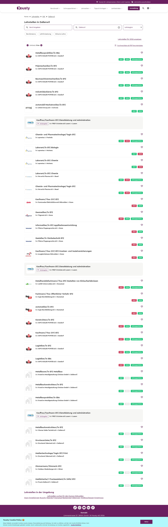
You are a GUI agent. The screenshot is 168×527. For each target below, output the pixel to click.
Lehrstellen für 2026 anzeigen (129, 39)
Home (26, 16)
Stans (26, 498)
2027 (121, 59)
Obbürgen (76, 498)
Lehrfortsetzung (45, 34)
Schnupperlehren (70, 8)
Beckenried (67, 498)
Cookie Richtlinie (76, 525)
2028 (127, 59)
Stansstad (58, 498)
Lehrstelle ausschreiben (142, 2)
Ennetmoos (98, 498)
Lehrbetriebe (116, 8)
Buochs (43, 498)
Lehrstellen (85, 8)
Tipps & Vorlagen (100, 8)
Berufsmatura (31, 34)
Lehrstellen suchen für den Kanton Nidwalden (65, 496)
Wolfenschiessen (87, 498)
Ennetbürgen (34, 498)
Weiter (146, 521)
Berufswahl (54, 8)
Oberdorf (50, 498)
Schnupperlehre (137, 59)
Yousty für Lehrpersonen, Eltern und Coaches (114, 2)
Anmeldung (134, 8)
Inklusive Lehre (60, 34)
